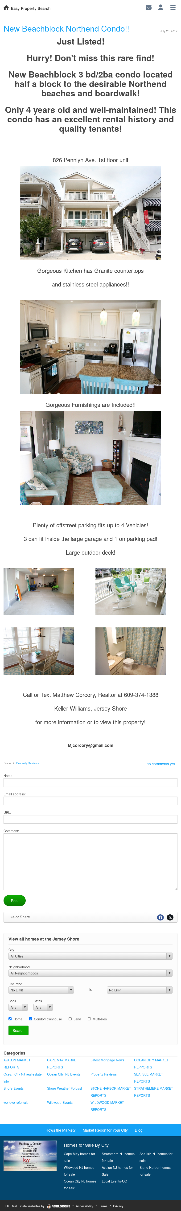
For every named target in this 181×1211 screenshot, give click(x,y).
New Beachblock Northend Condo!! (66, 28)
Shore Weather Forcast (64, 1088)
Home (17, 1019)
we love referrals (16, 1102)
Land (77, 1019)
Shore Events (14, 1088)
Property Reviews (27, 763)
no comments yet (161, 763)
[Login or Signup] (160, 7)
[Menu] (173, 7)
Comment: (11, 830)
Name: (8, 775)
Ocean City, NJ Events (63, 1074)
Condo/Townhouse (48, 1019)
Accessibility (84, 1206)
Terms (103, 1206)
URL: (7, 812)
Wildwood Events (60, 1102)
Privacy (118, 1206)
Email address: (15, 794)
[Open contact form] (149, 7)
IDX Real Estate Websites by (25, 1206)
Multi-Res (100, 1019)
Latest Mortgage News (107, 1060)
